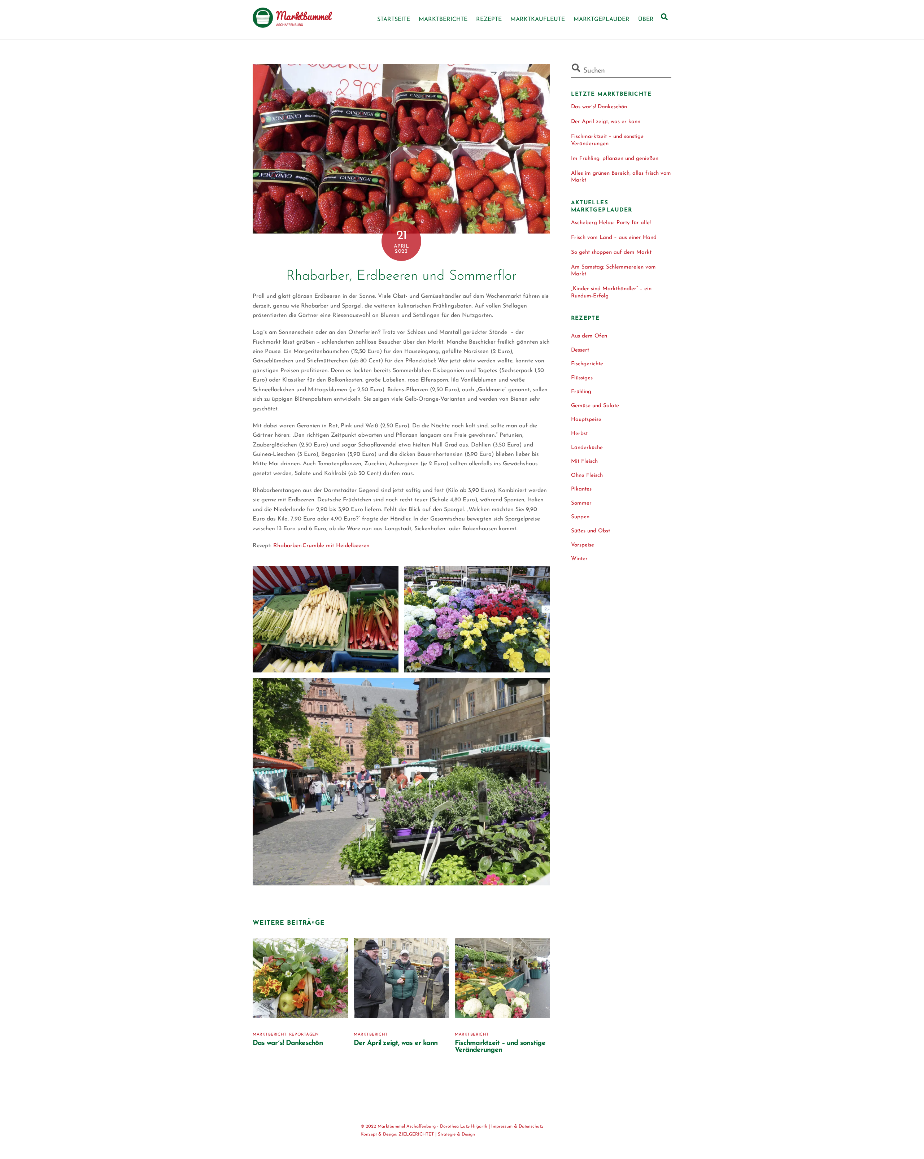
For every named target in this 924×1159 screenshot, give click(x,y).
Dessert (580, 350)
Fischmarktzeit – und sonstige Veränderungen (500, 1047)
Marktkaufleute (537, 19)
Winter (579, 559)
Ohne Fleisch (587, 475)
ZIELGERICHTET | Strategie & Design (436, 1134)
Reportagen (304, 1035)
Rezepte (489, 19)
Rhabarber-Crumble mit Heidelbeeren (321, 546)
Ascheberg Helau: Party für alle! (611, 223)
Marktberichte (443, 19)
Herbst (579, 433)
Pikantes (581, 489)
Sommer (581, 503)
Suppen (580, 517)
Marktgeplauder (601, 19)
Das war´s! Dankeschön (288, 1043)
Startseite (393, 19)
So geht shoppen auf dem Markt (611, 252)
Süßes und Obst (590, 531)
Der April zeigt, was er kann (396, 1043)
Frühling (581, 392)
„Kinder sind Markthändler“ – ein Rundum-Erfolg (611, 292)
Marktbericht (270, 1035)
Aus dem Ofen (589, 336)
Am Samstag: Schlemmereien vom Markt (613, 271)
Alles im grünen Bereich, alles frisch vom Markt (621, 177)
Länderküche (587, 447)
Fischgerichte (587, 364)
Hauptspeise (586, 419)
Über (646, 19)
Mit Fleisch (584, 461)
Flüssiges (582, 378)
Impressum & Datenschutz (517, 1126)
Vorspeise (582, 545)
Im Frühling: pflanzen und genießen (614, 158)
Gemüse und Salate (595, 406)
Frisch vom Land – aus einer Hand (614, 237)
